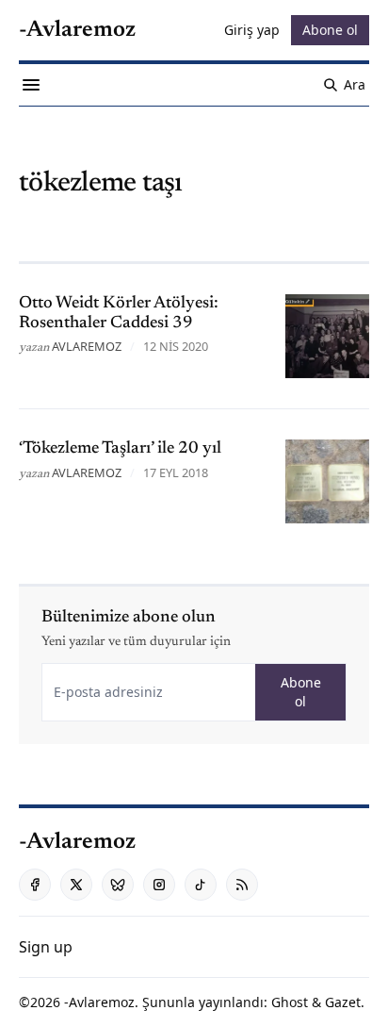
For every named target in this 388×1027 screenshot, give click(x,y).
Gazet (343, 1002)
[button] (46, 947)
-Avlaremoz (99, 1002)
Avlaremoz (86, 346)
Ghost (289, 1002)
